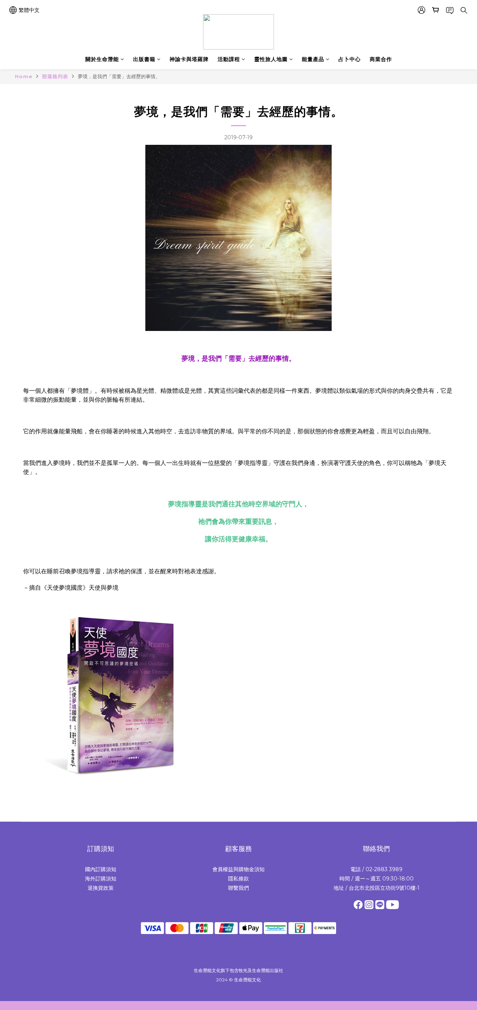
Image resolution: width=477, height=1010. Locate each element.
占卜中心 (349, 59)
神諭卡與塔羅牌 (189, 59)
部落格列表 (55, 76)
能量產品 (313, 59)
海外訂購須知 (100, 878)
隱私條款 (238, 878)
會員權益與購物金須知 (238, 869)
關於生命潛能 (102, 59)
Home (23, 76)
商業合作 (381, 59)
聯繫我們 (238, 888)
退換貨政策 (101, 888)
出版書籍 (144, 59)
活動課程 (229, 59)
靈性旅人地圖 (271, 59)
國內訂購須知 (100, 869)
